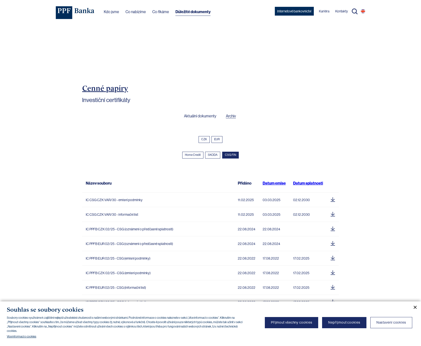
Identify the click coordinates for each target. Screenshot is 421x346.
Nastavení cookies (391, 322)
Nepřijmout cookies (344, 322)
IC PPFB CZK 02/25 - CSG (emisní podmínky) (118, 273)
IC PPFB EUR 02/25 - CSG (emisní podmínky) (118, 258)
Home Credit (193, 155)
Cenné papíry (105, 88)
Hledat (355, 11)
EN (363, 11)
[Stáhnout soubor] (332, 198)
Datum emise (274, 183)
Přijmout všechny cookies (291, 322)
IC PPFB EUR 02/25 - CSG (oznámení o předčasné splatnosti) (129, 244)
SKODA (213, 155)
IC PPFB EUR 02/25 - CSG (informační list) (116, 288)
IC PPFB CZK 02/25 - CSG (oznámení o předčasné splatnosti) (129, 229)
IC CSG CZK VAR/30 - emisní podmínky (114, 200)
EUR (217, 139)
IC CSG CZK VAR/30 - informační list (112, 214)
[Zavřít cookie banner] (413, 307)
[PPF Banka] (75, 12)
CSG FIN (230, 155)
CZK (204, 139)
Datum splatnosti (308, 183)
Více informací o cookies (21, 336)
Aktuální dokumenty (200, 116)
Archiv (231, 116)
